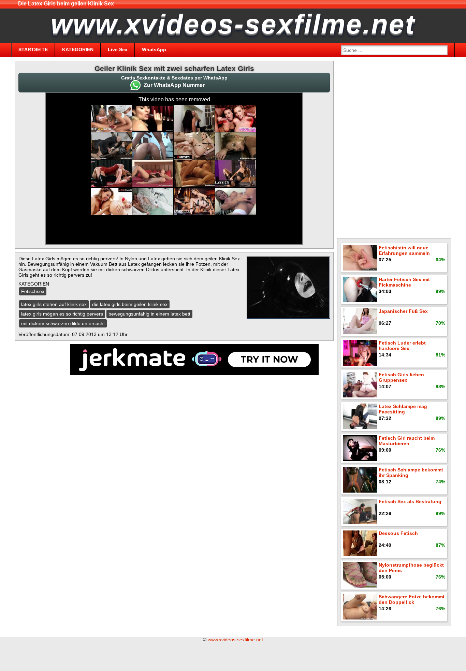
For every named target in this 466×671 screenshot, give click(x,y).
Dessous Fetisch (398, 533)
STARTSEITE (33, 49)
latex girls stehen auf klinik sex (54, 304)
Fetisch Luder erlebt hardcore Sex (402, 345)
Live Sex (118, 49)
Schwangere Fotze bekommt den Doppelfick (412, 599)
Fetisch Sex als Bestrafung (410, 501)
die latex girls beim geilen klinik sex (130, 304)
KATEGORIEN (77, 49)
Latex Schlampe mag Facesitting (403, 409)
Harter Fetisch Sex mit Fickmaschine (404, 282)
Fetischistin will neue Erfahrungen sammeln (404, 250)
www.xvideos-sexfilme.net (235, 639)
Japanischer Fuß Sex (403, 311)
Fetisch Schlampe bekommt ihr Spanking (411, 472)
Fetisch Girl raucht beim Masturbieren (407, 440)
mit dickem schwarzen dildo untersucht (63, 323)
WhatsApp (154, 49)
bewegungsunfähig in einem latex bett (149, 314)
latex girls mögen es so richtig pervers (62, 314)
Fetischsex (32, 291)
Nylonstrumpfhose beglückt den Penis (411, 567)
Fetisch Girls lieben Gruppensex (401, 377)
